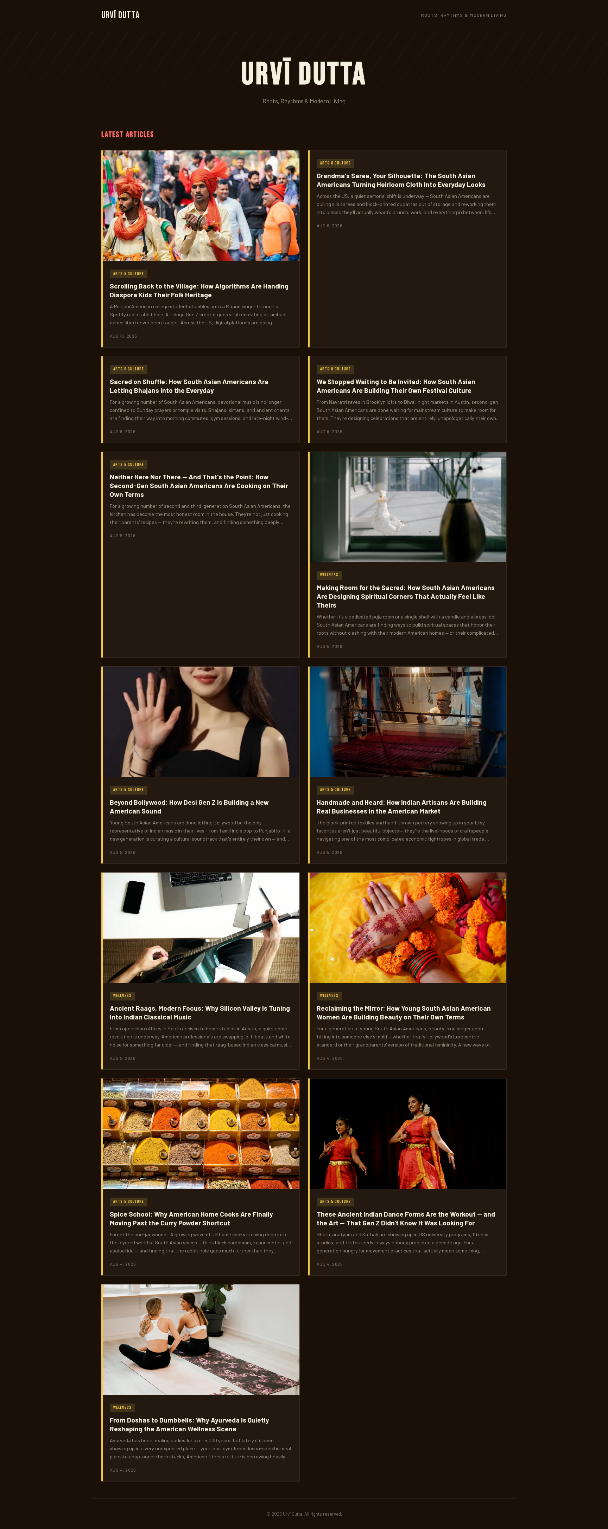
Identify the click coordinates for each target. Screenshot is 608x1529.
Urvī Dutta (120, 15)
